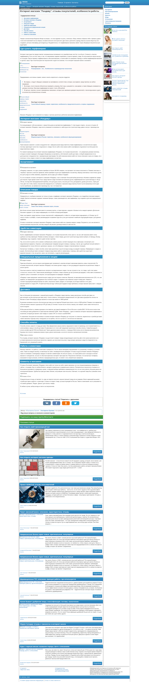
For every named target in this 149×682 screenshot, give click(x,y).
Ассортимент (28, 22)
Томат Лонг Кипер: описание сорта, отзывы (45, 206)
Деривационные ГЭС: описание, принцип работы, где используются (48, 579)
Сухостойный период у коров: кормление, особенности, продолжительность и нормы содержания (62, 104)
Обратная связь (25, 669)
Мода (106, 17)
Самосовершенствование (113, 21)
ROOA (25, 2)
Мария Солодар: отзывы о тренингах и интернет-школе (43, 624)
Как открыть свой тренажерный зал (35, 427)
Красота (107, 15)
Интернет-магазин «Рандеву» (32, 20)
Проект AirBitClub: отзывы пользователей (37, 485)
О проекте (67, 3)
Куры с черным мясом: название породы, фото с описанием (44, 646)
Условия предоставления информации (31, 680)
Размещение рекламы (61, 669)
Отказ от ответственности (52, 680)
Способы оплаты (28, 31)
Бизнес (22, 452)
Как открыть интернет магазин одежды (36, 457)
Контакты (75, 3)
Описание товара (29, 23)
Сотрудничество (60, 668)
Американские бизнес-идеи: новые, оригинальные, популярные (46, 534)
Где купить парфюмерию (31, 18)
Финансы (108, 23)
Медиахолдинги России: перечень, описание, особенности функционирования (56, 137)
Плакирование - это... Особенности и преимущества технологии (51, 68)
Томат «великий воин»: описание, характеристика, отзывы (44, 512)
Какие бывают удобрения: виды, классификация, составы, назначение (49, 602)
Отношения (109, 19)
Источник (23, 393)
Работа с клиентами (30, 32)
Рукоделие (108, 9)
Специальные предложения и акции (34, 27)
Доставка (26, 29)
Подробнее (97, 452)
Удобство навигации (30, 25)
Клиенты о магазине (30, 34)
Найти (127, 2)
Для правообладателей (62, 671)
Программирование (111, 11)
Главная (60, 3)
